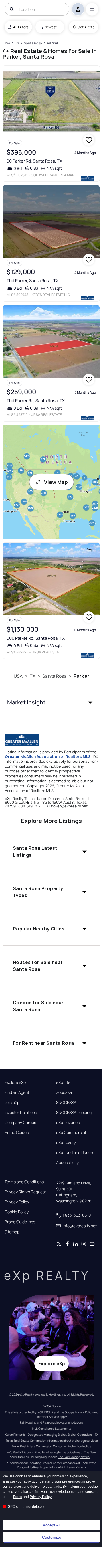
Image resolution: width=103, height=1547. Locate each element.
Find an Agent (17, 1092)
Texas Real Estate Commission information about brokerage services (52, 1441)
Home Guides (17, 1133)
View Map (56, 482)
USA (18, 676)
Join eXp (12, 1103)
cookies (21, 1476)
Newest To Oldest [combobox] (52, 27)
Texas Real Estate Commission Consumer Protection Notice (51, 1446)
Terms (17, 1497)
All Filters (21, 27)
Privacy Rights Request (25, 1192)
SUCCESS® (66, 1103)
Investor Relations (21, 1113)
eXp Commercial (71, 1133)
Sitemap (12, 1232)
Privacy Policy (17, 1202)
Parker (81, 676)
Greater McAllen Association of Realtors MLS (48, 756)
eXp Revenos (68, 1123)
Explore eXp (15, 1082)
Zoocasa (64, 1092)
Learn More (75, 1467)
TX (32, 676)
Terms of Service (48, 1417)
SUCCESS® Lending (74, 1113)
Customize (51, 1537)
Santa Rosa (54, 676)
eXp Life (63, 1082)
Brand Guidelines (20, 1222)
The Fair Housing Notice (74, 1457)
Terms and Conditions (24, 1182)
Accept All (51, 1525)
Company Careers (21, 1123)
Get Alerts (86, 27)
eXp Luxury (66, 1143)
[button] (51, 702)
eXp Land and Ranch (74, 1153)
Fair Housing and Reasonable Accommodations (51, 1422)
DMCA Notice (52, 1406)
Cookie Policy (17, 1212)
